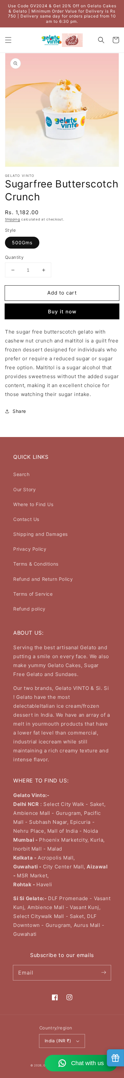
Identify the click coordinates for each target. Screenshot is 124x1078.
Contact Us (26, 519)
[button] (8, 40)
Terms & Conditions (36, 564)
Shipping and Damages (40, 534)
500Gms (22, 242)
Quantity (14, 257)
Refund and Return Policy (43, 579)
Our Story (24, 489)
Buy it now (62, 311)
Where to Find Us (33, 504)
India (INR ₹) (58, 1040)
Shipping (12, 219)
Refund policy (29, 609)
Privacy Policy (29, 549)
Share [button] (19, 411)
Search (21, 474)
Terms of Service (33, 594)
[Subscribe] (103, 972)
